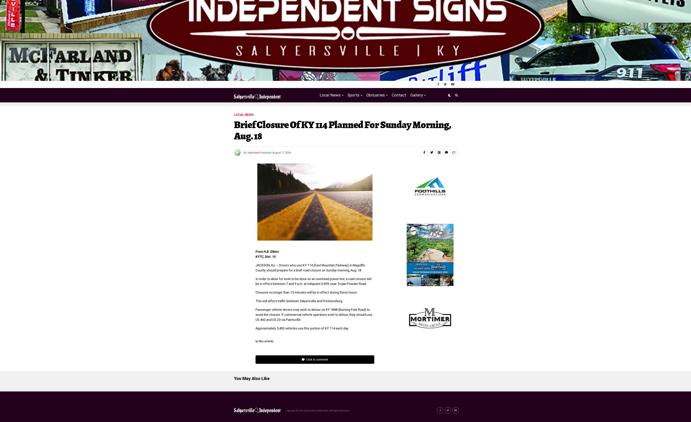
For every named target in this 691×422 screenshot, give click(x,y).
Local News (330, 95)
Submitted (253, 152)
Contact (399, 95)
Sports (353, 95)
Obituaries (375, 95)
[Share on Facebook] (424, 152)
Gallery (416, 95)
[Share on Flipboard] (439, 152)
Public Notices (372, 110)
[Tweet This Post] (431, 152)
